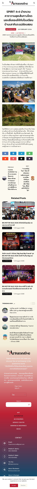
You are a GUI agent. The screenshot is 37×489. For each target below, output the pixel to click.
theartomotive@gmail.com (16, 444)
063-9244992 (12, 457)
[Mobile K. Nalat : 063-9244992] (4, 456)
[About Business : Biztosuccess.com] (4, 469)
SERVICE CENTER (18, 422)
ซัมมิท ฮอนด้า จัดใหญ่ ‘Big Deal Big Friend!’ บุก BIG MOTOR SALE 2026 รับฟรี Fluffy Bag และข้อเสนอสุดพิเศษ (18, 255)
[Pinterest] (13, 158)
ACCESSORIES (18, 419)
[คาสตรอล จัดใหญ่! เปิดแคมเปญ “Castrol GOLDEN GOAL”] (5, 327)
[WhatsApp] (29, 153)
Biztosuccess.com (14, 471)
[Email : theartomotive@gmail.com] (4, 443)
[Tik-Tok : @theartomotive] (4, 463)
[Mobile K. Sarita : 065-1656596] (4, 449)
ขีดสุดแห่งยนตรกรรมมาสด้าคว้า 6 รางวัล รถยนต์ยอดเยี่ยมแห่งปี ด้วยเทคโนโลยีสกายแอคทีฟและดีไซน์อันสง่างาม (22, 319)
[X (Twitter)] (21, 158)
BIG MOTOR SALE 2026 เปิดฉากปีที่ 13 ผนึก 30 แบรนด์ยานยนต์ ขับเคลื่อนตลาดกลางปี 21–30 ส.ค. (17, 288)
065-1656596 (12, 451)
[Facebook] (5, 153)
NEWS (19, 429)
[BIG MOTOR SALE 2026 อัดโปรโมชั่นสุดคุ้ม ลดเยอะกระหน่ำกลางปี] (18, 211)
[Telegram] (21, 153)
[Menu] (3, 3)
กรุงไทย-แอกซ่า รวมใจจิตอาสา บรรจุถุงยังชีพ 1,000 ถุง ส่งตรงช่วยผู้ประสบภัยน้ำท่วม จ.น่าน (21, 310)
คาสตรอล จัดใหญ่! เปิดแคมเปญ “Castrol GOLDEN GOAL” (21, 327)
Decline (23, 485)
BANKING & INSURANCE (19, 425)
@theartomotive (13, 464)
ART (18, 412)
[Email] (29, 158)
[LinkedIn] (13, 153)
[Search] (34, 3)
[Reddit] (5, 158)
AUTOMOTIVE (10, 29)
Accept (14, 485)
